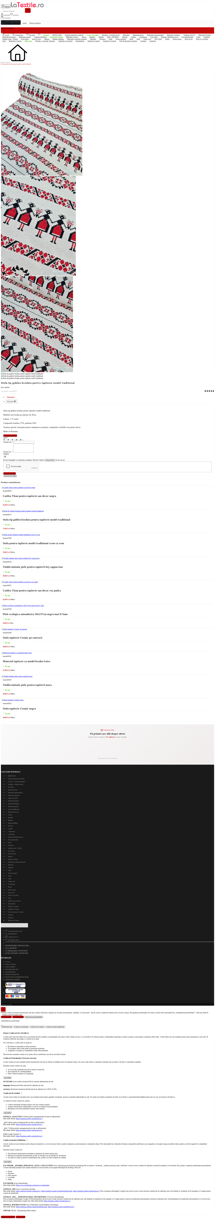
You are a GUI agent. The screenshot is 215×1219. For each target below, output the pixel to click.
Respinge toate (18, 1017)
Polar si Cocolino (202, 39)
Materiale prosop (13, 806)
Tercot (10, 815)
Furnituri (11, 845)
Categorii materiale (12, 23)
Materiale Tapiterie (6, 62)
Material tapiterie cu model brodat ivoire (26, 661)
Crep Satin (11, 834)
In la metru (25, 39)
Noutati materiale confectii (16, 779)
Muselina (11, 787)
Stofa (9, 876)
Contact (7, 962)
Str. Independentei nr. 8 (15, 931)
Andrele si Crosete (109, 41)
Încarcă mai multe (10, 476)
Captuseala (11, 831)
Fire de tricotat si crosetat (128, 41)
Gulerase (152, 41)
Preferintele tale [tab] (7, 1027)
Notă (5, 438)
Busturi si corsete (94, 41)
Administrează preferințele (33, 1017)
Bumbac (10, 817)
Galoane (143, 41)
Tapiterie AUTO (13, 798)
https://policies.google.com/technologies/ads (56, 1191)
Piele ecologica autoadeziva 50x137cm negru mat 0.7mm (35, 614)
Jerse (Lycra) (12, 853)
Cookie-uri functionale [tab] (21, 1027)
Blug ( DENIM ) (13, 823)
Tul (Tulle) (158, 39)
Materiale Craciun (15, 41)
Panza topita (177, 39)
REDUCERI (57, 35)
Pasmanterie (80, 41)
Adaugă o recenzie (10, 435)
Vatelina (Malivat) (13, 809)
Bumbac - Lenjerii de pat (15, 784)
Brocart (10, 826)
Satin (9, 870)
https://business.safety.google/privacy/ (29, 1119)
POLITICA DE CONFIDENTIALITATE (17, 977)
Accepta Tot (20, 1217)
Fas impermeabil (13, 840)
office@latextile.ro (13, 940)
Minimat (10, 865)
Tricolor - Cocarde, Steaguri (45, 41)
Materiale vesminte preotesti (16, 862)
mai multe (7, 1077)
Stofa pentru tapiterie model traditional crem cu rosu (33, 543)
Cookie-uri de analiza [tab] (37, 1027)
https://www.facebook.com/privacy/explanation (32, 1185)
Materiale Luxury (13, 812)
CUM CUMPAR (10, 967)
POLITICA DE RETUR (12, 974)
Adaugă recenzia (9, 473)
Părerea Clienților (35, 23)
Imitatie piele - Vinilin (15, 848)
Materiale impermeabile (15, 792)
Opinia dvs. (8, 452)
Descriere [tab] (11, 397)
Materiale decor (13, 790)
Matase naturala (13, 859)
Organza (10, 867)
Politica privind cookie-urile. (12, 1015)
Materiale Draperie (13, 804)
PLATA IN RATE (10, 972)
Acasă (25, 23)
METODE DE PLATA (11, 969)
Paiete (167, 39)
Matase (10, 856)
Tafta (138, 39)
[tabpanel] (107, 421)
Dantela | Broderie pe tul (15, 837)
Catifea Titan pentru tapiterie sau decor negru (29, 496)
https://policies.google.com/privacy (28, 1191)
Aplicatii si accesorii (65, 41)
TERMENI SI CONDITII (12, 979)
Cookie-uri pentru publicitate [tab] (55, 1027)
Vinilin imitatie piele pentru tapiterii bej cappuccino (33, 566)
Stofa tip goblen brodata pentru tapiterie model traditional (36, 519)
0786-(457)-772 (13, 937)
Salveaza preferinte (8, 1217)
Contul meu (18, 35)
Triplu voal (147, 39)
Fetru (9, 842)
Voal (4, 41)
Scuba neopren (12, 873)
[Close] (2, 1025)
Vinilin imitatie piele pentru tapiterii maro (27, 684)
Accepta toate (6, 1017)
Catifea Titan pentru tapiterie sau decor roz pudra (32, 590)
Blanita (10, 820)
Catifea (10, 829)
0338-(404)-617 (12, 934)
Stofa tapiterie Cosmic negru (19, 708)
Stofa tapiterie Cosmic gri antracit (22, 637)
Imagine (6, 454)
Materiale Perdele (13, 801)
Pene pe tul (188, 39)
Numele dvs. (8, 442)
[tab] (11, 401)
